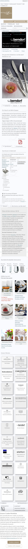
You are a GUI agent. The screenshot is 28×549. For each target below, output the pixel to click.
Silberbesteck (6, 30)
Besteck (15, 128)
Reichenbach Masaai (7, 342)
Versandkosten (20, 510)
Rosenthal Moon (21, 293)
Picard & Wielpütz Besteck (7, 467)
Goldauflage (15, 49)
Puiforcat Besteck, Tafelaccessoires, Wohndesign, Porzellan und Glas (20, 364)
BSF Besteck (20, 494)
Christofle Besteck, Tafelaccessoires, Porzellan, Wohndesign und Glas (20, 376)
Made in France (6, 34)
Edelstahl (4, 214)
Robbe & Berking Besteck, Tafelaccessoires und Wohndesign (7, 376)
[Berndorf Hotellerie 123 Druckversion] (20, 143)
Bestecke (6, 4)
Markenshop (6, 49)
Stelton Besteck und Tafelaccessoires (21, 455)
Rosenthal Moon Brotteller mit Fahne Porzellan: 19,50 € (20, 297)
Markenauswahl (12, 4)
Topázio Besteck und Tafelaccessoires (21, 389)
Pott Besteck (7, 428)
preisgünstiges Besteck (19, 34)
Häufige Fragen (20, 508)
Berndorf (19, 4)
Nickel (14, 216)
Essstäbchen (6, 32)
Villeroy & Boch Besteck (7, 494)
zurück (3, 503)
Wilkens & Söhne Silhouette (21, 317)
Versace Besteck (21, 467)
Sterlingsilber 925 (7, 51)
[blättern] (1, 268)
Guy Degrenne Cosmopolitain (7, 294)
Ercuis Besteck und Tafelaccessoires (7, 389)
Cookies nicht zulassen (14, 546)
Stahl (23, 4)
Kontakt (17, 506)
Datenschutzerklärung (11, 538)
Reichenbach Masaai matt (21, 343)
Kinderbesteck (15, 30)
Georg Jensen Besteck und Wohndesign (7, 362)
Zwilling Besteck (21, 481)
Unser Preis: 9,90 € (5, 300)
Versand (11, 164)
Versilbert (16, 51)
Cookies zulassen (14, 542)
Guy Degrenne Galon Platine (7, 317)
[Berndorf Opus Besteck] (27, 252)
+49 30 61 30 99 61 (4, 0)
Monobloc (13, 234)
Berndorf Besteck (20, 428)
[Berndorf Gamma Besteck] (0, 252)
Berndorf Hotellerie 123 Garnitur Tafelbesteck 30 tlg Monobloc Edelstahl (5, 163)
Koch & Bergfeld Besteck (21, 401)
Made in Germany (16, 32)
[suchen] (27, 28)
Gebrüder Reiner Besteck (21, 414)
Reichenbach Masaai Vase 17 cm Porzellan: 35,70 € (6, 346)
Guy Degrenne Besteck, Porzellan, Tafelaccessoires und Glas (7, 443)
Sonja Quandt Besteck (7, 414)
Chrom (8, 216)
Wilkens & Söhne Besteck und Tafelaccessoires (7, 402)
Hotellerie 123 (4, 5)
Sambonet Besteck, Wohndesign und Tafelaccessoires (21, 443)
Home (2, 4)
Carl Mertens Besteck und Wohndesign (7, 481)
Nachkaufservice (7, 36)
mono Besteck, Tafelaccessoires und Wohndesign (7, 456)
